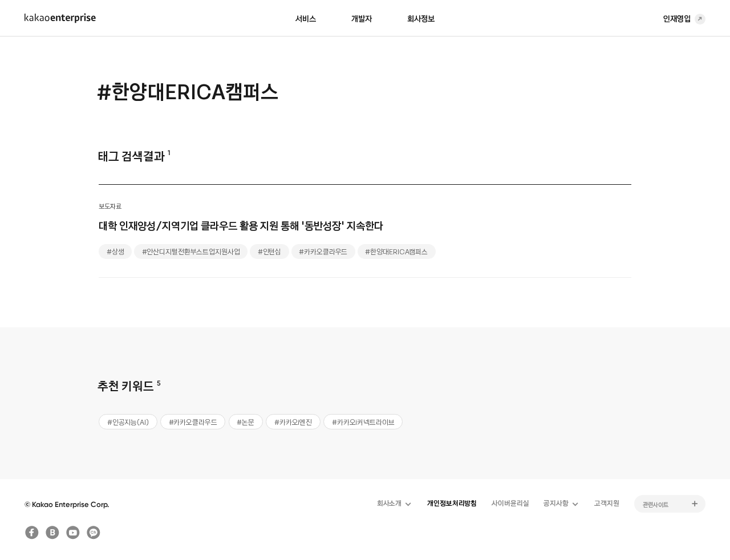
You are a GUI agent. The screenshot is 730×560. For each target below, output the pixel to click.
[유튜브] (73, 533)
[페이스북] (31, 533)
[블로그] (52, 533)
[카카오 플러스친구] (93, 533)
